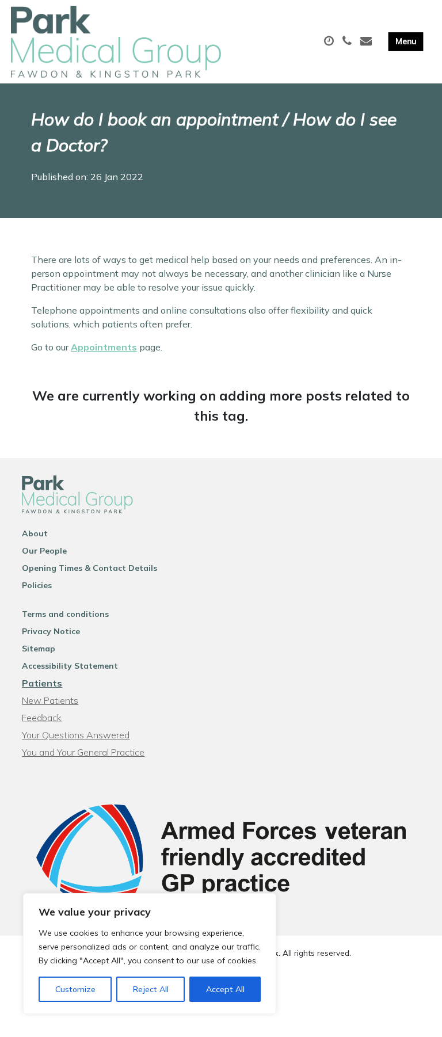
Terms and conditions (65, 614)
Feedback (42, 717)
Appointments (104, 347)
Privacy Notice (51, 631)
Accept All (225, 989)
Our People (44, 551)
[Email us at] (367, 41)
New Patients (50, 700)
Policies (37, 585)
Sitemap (38, 648)
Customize (75, 989)
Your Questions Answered (75, 735)
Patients (42, 683)
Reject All (151, 989)
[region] (149, 953)
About (35, 533)
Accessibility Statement (70, 666)
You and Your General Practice (83, 752)
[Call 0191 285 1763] (348, 41)
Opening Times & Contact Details (89, 568)
